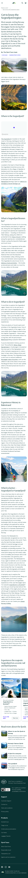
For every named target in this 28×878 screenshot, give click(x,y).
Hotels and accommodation (8, 829)
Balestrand (4, 339)
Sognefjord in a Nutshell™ (17, 585)
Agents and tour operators (8, 857)
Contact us (4, 804)
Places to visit (4, 7)
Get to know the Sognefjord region (11, 9)
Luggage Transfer (5, 836)
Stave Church (16, 237)
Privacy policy (5, 811)
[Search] (22, 3)
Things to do (4, 825)
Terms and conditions (6, 808)
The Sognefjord (6, 139)
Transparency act (5, 853)
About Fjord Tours (6, 846)
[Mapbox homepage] (5, 134)
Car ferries (4, 832)
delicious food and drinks (9, 263)
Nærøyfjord (5, 181)
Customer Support (6, 800)
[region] (14, 128)
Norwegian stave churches (9, 359)
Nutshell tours (5, 822)
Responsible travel (6, 850)
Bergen (3, 143)
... (10, 7)
